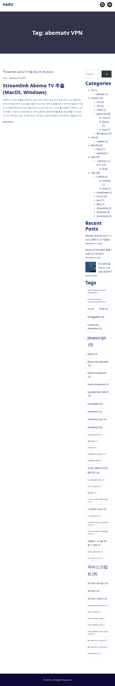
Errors (100, 196)
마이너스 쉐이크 (94, 486)
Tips (93, 172)
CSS (99, 102)
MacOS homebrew (97, 374)
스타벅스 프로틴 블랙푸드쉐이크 (98, 500)
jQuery (105, 121)
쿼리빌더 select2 (97, 598)
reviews (101, 141)
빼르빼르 (92, 493)
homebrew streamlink (95, 326)
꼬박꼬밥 (92, 448)
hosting (106, 180)
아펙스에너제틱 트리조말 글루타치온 (98, 523)
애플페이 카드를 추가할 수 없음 (98, 543)
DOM (103, 308)
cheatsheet (102, 192)
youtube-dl (102, 216)
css (91, 308)
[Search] (106, 74)
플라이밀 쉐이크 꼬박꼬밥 (98, 647)
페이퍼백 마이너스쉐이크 (97, 641)
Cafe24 (100, 176)
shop (105, 188)
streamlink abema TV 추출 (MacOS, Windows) (34, 88)
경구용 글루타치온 (95, 435)
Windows (101, 212)
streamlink (102, 208)
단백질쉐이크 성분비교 (97, 454)
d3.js (104, 117)
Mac (99, 204)
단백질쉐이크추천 (95, 461)
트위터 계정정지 (94, 612)
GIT (98, 106)
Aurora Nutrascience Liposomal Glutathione (97, 300)
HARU (8, 4)
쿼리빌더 (93, 590)
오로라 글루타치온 (95, 552)
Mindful (95, 145)
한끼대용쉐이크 (94, 653)
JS (103, 168)
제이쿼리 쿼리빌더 (98, 583)
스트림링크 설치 (97, 509)
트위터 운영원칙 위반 (96, 625)
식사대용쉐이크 (94, 516)
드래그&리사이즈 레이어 (98, 470)
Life (93, 137)
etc (98, 200)
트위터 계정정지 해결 (96, 618)
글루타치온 (93, 441)
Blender (101, 94)
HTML (100, 109)
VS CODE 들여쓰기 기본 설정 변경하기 (105, 267)
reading (101, 153)
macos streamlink (98, 384)
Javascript (102, 113)
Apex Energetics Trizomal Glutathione (96, 291)
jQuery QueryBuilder (98, 363)
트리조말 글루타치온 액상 (98, 606)
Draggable (96, 317)
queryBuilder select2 (98, 393)
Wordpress (102, 133)
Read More (8, 121)
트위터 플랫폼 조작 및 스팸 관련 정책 (98, 633)
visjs (104, 129)
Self (93, 157)
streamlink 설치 (97, 419)
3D (92, 90)
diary (99, 149)
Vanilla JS (95, 427)
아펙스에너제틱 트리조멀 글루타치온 (98, 532)
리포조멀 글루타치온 (96, 480)
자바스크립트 (98, 570)
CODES (94, 98)
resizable (95, 403)
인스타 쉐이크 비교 (95, 558)
